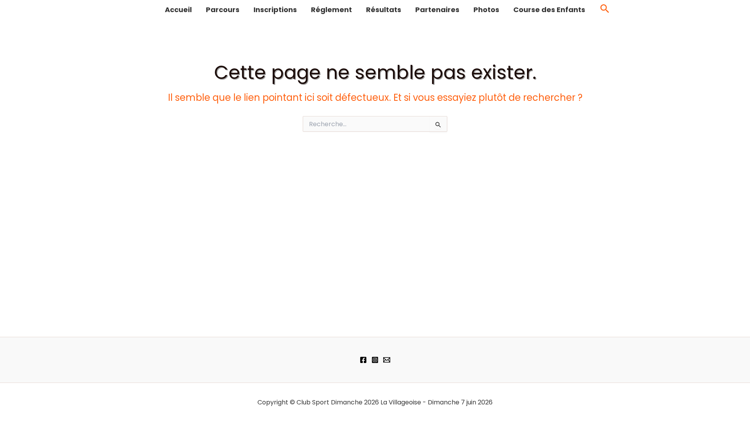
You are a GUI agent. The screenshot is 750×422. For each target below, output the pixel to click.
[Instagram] (375, 359)
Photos (486, 9)
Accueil (178, 9)
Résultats (383, 9)
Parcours (222, 9)
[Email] (386, 359)
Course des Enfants (549, 9)
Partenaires (437, 9)
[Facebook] (363, 359)
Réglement (331, 9)
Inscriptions (275, 9)
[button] (605, 10)
